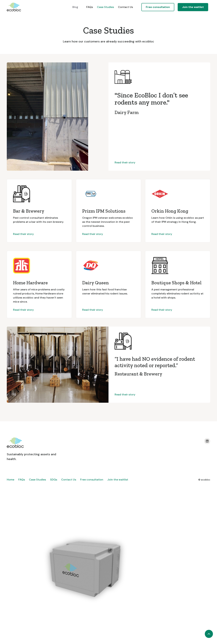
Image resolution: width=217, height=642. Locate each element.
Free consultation (91, 479)
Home (10, 479)
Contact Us (125, 7)
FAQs (89, 7)
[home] (14, 7)
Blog (75, 7)
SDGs (53, 479)
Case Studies (105, 7)
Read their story (125, 162)
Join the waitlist (193, 7)
